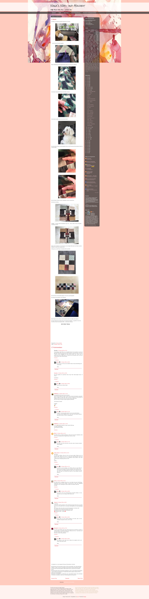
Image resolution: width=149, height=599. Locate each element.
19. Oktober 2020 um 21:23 (60, 480)
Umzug (96, 65)
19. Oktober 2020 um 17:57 (65, 466)
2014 (87, 148)
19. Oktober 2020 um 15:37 (61, 433)
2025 (87, 78)
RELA (55, 433)
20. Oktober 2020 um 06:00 (61, 502)
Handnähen (91, 55)
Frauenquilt (97, 55)
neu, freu (88, 97)
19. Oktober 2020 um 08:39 (62, 373)
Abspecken (95, 54)
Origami (92, 57)
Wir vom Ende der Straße (91, 178)
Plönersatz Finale (90, 113)
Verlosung (92, 66)
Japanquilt (55, 344)
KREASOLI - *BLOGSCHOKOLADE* (91, 165)
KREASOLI (56, 393)
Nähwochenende (94, 52)
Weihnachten (96, 44)
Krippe (88, 57)
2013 (87, 149)
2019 (87, 140)
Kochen (90, 46)
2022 (87, 82)
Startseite (54, 12)
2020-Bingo (92, 59)
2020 (87, 85)
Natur (94, 36)
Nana (58, 362)
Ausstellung (87, 52)
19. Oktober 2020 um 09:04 (65, 362)
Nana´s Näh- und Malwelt (67, 5)
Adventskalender (95, 41)
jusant (78, 596)
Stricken (87, 37)
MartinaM (55, 528)
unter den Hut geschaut (91, 98)
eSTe (55, 480)
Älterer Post (80, 578)
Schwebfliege (87, 63)
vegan (93, 68)
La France (95, 58)
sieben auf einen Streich (91, 100)
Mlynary (95, 61)
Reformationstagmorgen (91, 91)
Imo (91, 67)
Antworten (56, 357)
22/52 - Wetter (89, 92)
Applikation (87, 49)
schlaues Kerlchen (90, 104)
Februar (89, 137)
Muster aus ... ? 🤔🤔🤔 (90, 166)
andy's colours (56, 452)
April (88, 134)
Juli (88, 130)
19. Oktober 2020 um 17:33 (65, 441)
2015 (87, 146)
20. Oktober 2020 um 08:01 (65, 517)
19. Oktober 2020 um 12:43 (63, 393)
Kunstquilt (90, 45)
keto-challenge (87, 68)
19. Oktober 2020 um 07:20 (62, 350)
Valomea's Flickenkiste (91, 161)
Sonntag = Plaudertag (91, 123)
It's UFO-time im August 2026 (91, 162)
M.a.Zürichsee (87, 64)
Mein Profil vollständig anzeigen (90, 225)
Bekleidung (87, 44)
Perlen (86, 71)
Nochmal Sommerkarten (90, 179)
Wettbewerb (87, 66)
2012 (87, 151)
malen (94, 37)
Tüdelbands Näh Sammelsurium (89, 172)
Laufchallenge (87, 53)
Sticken (97, 45)
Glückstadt (87, 40)
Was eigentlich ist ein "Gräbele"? (92, 176)
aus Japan (89, 107)
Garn (95, 48)
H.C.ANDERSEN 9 (90, 169)
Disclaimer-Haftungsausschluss (89, 12)
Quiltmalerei (95, 60)
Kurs (89, 43)
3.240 (88, 109)
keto (96, 67)
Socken (86, 59)
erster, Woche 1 (90, 122)
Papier (91, 65)
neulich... (88, 95)
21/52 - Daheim (89, 101)
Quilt (61, 344)
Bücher (94, 49)
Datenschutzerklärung (75, 12)
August (89, 128)
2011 (87, 152)
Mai (88, 133)
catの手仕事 (89, 168)
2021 (87, 84)
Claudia (55, 502)
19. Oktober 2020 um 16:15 (64, 452)
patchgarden (89, 158)
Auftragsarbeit (89, 34)
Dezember (89, 87)
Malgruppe (87, 35)
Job (96, 68)
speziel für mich (90, 110)
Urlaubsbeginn (89, 125)
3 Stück (88, 103)
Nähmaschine (87, 54)
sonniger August (89, 159)
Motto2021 (93, 56)
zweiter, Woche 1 (90, 120)
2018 (87, 142)
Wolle (86, 41)
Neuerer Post (54, 578)
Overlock (93, 64)
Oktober (89, 90)
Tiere (95, 35)
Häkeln (97, 42)
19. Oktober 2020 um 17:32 (65, 411)
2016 (87, 145)
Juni (88, 131)
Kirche (86, 55)
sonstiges (88, 30)
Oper (90, 60)
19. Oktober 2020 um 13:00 (63, 423)
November (89, 88)
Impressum (66, 12)
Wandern (88, 58)
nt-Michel (86, 204)
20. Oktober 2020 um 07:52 (62, 528)
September (89, 127)
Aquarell (87, 36)
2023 (87, 81)
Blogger (85, 596)
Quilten (97, 30)
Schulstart (88, 173)
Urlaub (90, 61)
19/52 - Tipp (89, 119)
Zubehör (94, 43)
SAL (86, 61)
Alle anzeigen (97, 192)
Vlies (98, 56)
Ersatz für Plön (89, 116)
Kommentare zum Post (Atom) (69, 582)
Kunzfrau (55, 373)
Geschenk (90, 42)
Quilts (60, 12)
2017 (87, 143)
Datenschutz (95, 63)
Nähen (59, 344)
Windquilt (86, 62)
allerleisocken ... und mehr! (92, 175)
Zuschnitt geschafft (90, 106)
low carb (97, 57)
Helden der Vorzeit (90, 189)
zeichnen (87, 33)
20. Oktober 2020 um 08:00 (65, 491)
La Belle (88, 56)
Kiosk (94, 67)
